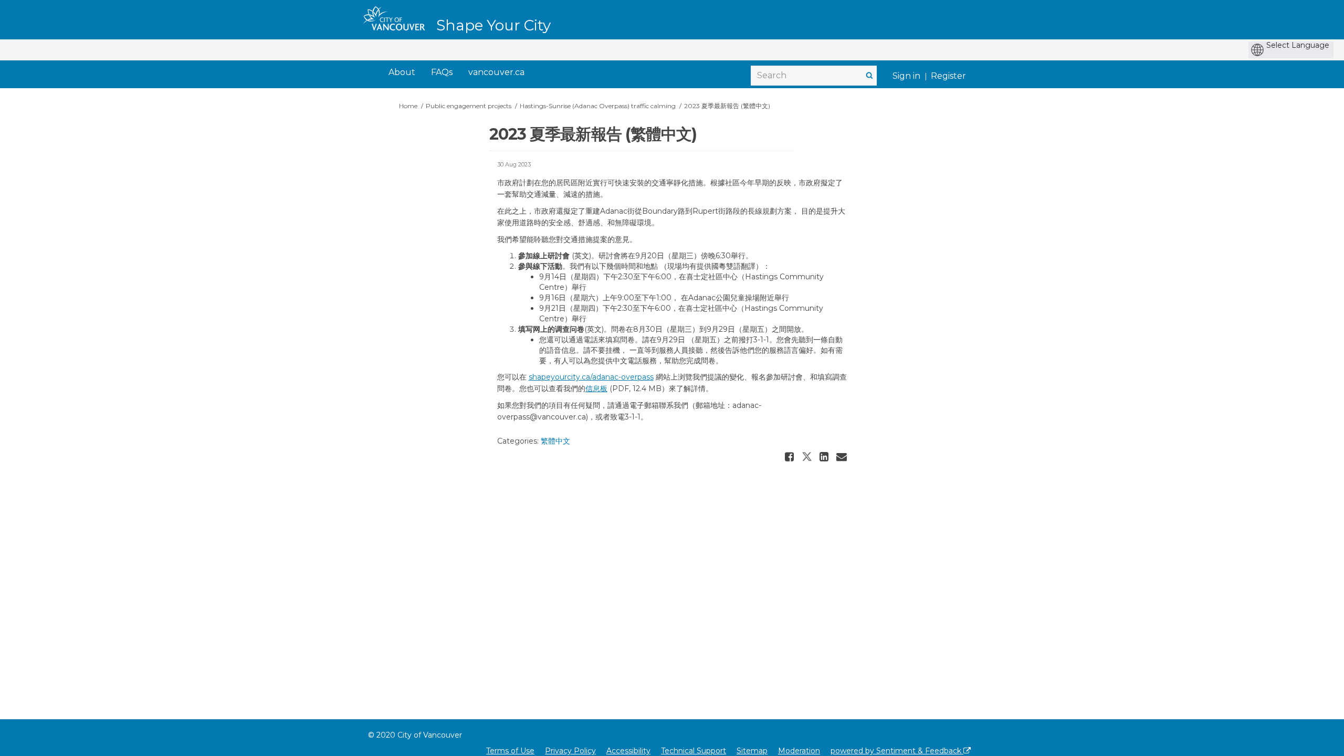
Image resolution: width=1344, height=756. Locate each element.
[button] (790, 457)
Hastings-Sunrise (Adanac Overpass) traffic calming (598, 106)
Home (408, 106)
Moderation (799, 750)
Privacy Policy (570, 750)
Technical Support (693, 750)
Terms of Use (510, 750)
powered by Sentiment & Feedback (897, 750)
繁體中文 (555, 441)
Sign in (906, 76)
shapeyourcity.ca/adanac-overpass (591, 377)
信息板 (596, 388)
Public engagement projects (468, 106)
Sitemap (752, 750)
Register (948, 76)
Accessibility (628, 750)
